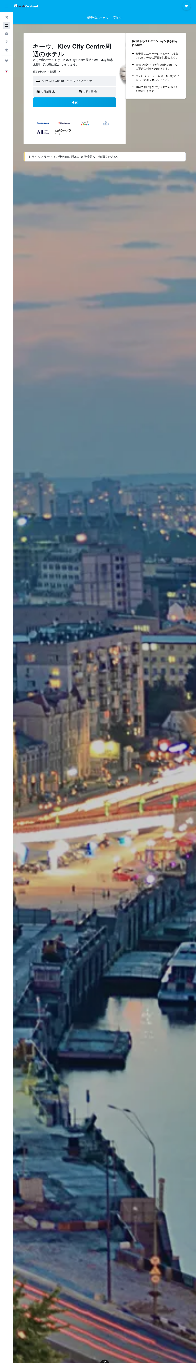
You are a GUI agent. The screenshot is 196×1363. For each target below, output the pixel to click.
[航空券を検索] (6, 17)
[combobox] (47, 72)
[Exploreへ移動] (6, 50)
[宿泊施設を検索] (6, 26)
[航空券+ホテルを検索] (6, 42)
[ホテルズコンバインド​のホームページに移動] (26, 5)
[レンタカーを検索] (6, 34)
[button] (6, 6)
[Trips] (6, 61)
